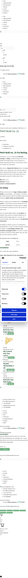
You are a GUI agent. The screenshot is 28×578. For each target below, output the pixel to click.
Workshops (6, 10)
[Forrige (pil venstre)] (3, 512)
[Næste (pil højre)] (10, 512)
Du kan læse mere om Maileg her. (9, 238)
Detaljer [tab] (14, 262)
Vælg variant (10, 370)
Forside (2, 128)
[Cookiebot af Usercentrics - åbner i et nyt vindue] (19, 258)
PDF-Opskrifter (7, 5)
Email (1, 446)
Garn (4, 1)
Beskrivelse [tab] (6, 144)
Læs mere (10, 334)
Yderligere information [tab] (8, 146)
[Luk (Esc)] (23, 510)
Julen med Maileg (13, 128)
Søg (1, 43)
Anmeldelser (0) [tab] (7, 148)
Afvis (14, 319)
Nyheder (5, 12)
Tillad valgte (14, 314)
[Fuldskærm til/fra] (10, 510)
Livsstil (4, 9)
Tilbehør (5, 7)
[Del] (16, 510)
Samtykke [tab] (5, 262)
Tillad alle (14, 310)
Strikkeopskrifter (7, 3)
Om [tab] (23, 262)
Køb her (2, 530)
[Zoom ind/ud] (3, 510)
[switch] (24, 294)
